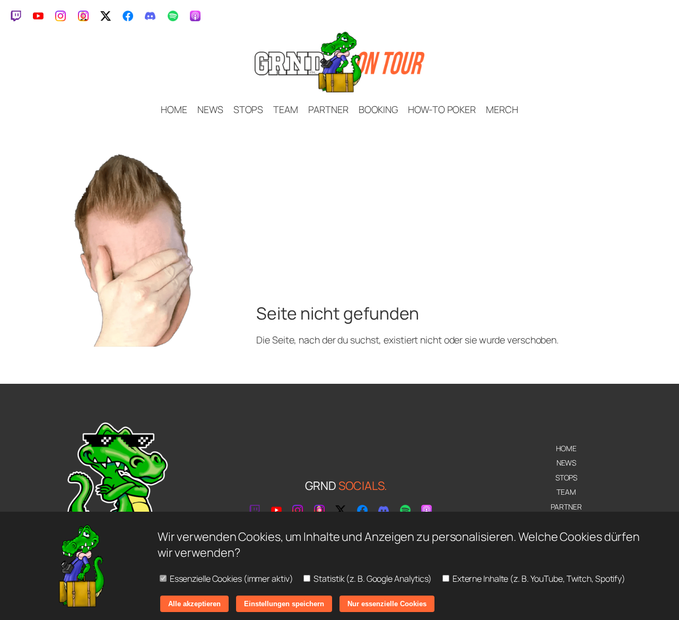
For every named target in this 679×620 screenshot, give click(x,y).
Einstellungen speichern (284, 604)
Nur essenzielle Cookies (386, 604)
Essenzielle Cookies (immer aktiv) (230, 578)
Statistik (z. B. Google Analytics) (372, 578)
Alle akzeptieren (194, 604)
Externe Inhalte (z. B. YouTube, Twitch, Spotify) (538, 578)
